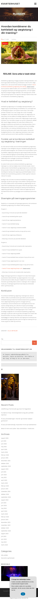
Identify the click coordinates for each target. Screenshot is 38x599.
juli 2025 (3, 472)
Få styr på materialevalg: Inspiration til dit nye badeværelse (18, 424)
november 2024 (5, 491)
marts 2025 (4, 483)
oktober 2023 (5, 528)
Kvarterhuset (10, 3)
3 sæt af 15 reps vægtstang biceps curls (12, 268)
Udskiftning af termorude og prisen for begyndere (16, 409)
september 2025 (6, 466)
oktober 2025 (5, 463)
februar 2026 (5, 455)
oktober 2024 (5, 494)
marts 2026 (4, 452)
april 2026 (4, 449)
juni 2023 (4, 539)
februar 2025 (5, 486)
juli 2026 (3, 441)
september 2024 (6, 497)
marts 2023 (4, 545)
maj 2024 (4, 508)
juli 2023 (3, 536)
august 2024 (4, 500)
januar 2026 (4, 458)
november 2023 (5, 525)
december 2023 (5, 522)
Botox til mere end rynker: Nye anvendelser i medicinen (17, 428)
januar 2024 (4, 519)
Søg (2, 339)
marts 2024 (4, 514)
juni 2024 (4, 505)
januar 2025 (4, 489)
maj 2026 (4, 446)
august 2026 (4, 438)
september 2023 (6, 531)
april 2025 (4, 480)
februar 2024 (5, 517)
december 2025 (5, 460)
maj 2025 (4, 477)
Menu (35, 4)
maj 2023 (4, 542)
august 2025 (4, 469)
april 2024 (4, 511)
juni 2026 (4, 444)
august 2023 (4, 533)
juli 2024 (3, 503)
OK (23, 594)
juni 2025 (4, 474)
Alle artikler (13, 331)
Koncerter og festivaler (8, 558)
